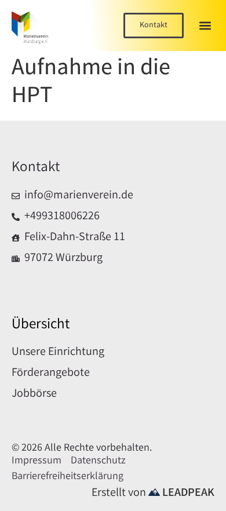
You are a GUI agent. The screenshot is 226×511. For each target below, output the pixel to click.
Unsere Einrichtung (58, 353)
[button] (204, 25)
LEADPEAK (187, 493)
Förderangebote (51, 373)
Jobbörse (34, 394)
